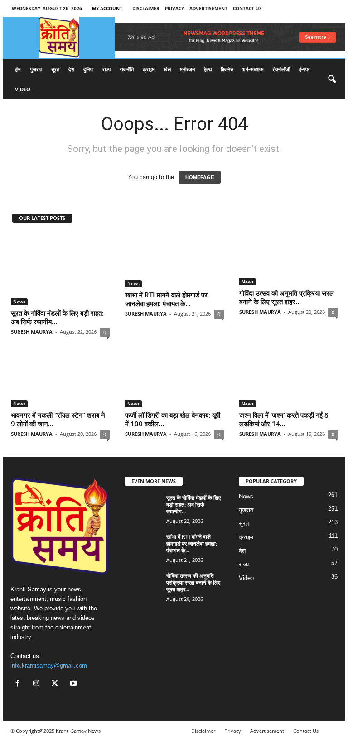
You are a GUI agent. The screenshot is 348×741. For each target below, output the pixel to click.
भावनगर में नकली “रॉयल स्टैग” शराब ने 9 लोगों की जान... (58, 419)
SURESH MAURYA (32, 331)
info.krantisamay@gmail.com (48, 665)
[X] (57, 684)
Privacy (174, 8)
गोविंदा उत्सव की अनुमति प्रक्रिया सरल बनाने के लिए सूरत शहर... (286, 297)
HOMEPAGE (199, 177)
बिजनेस (227, 69)
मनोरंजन (187, 69)
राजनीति (127, 69)
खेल (167, 69)
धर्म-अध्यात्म (253, 69)
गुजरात (36, 69)
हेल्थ (208, 69)
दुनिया (88, 69)
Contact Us (247, 8)
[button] (332, 79)
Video (22, 89)
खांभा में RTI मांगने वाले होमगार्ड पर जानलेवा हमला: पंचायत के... (166, 299)
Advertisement (208, 8)
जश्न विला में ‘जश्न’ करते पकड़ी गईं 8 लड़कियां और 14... (284, 419)
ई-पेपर (304, 69)
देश (71, 69)
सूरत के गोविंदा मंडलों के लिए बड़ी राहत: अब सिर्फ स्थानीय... (57, 317)
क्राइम (149, 69)
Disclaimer (146, 8)
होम (18, 69)
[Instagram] (38, 684)
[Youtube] (74, 684)
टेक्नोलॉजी (281, 69)
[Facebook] (19, 684)
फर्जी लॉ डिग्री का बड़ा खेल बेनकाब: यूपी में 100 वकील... (172, 419)
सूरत (55, 69)
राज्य (106, 69)
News (19, 301)
